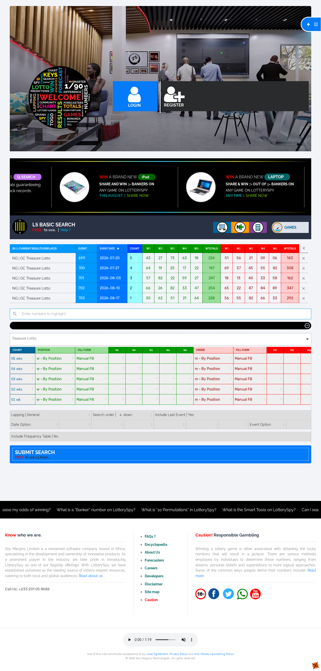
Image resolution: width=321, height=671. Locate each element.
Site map (152, 592)
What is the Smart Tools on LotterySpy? (232, 509)
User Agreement (157, 654)
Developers (154, 576)
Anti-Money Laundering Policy (213, 654)
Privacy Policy (179, 654)
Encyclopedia (156, 544)
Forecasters (154, 560)
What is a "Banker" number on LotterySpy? (69, 509)
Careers (151, 568)
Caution (151, 600)
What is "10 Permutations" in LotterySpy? (152, 509)
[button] (160, 339)
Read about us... (92, 576)
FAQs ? (150, 536)
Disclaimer (154, 584)
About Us (152, 552)
